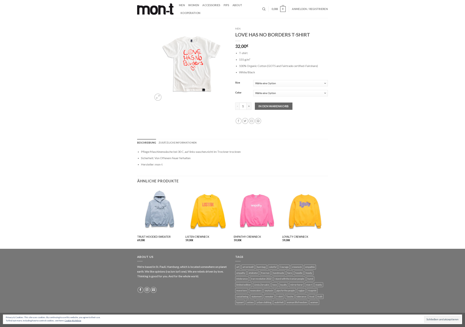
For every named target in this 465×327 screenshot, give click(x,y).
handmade (278, 272)
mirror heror (296, 284)
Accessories (211, 5)
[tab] (146, 142)
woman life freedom (297, 302)
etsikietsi (253, 272)
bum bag (261, 266)
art (237, 266)
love (274, 284)
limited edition (243, 284)
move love (241, 290)
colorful (272, 266)
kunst (310, 278)
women (314, 302)
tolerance (301, 296)
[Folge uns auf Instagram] (147, 290)
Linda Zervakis (261, 284)
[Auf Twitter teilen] (245, 121)
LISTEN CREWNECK (197, 236)
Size (237, 82)
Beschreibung (146, 142)
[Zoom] (157, 97)
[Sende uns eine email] (154, 290)
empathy (240, 272)
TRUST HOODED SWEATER (154, 236)
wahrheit (279, 302)
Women (193, 5)
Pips (226, 5)
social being (242, 296)
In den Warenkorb (273, 106)
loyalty (283, 284)
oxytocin (269, 290)
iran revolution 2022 (261, 278)
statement (256, 296)
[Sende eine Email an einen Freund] (252, 121)
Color (238, 92)
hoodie (298, 272)
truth (320, 296)
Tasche (289, 296)
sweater (269, 296)
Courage (284, 266)
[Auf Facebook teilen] (239, 121)
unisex (250, 302)
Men (182, 5)
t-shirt (280, 296)
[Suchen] (263, 9)
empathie (310, 266)
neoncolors (255, 290)
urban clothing (264, 302)
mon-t (309, 284)
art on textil (248, 266)
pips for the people (285, 290)
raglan (301, 290)
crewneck (297, 266)
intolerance (242, 278)
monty (319, 284)
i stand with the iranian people (289, 278)
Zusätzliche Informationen (178, 142)
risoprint (312, 290)
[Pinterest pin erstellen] (258, 121)
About (237, 5)
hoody (309, 272)
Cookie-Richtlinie (72, 320)
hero (289, 272)
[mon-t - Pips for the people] (155, 9)
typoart (240, 302)
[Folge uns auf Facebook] (140, 290)
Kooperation (190, 13)
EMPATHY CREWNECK (247, 236)
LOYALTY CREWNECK (295, 236)
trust (312, 296)
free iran (265, 272)
